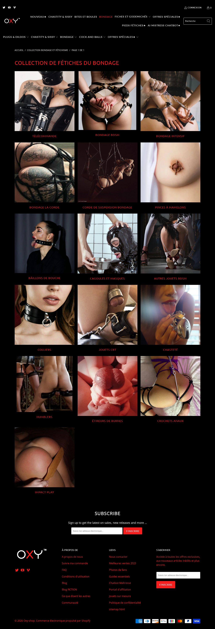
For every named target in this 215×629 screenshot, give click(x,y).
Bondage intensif (170, 104)
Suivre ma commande (75, 563)
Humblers (44, 387)
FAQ (64, 570)
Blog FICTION (69, 589)
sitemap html (117, 609)
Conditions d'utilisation (75, 576)
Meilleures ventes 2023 (122, 563)
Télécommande (44, 104)
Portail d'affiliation (120, 589)
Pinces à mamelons (170, 175)
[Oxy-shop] (11, 21)
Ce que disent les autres (76, 596)
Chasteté (170, 318)
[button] (133, 16)
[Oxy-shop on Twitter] (3, 7)
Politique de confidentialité (125, 602)
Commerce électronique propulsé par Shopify (63, 620)
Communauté (70, 602)
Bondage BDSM (107, 104)
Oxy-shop (29, 620)
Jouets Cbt (107, 318)
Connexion (195, 7)
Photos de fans (118, 570)
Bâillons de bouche (44, 247)
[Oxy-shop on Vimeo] (14, 7)
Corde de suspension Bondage (107, 175)
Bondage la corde (44, 175)
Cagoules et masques (107, 247)
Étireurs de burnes (107, 389)
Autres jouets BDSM (170, 247)
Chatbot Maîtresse (120, 583)
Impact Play (44, 460)
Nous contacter (118, 556)
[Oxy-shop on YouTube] (9, 7)
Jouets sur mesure (120, 596)
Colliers (44, 318)
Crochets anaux (170, 389)
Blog (64, 583)
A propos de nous (72, 556)
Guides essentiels (119, 576)
